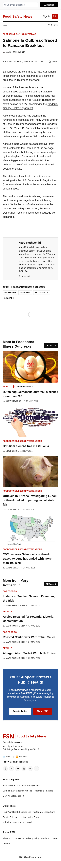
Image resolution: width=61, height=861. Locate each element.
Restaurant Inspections (44, 812)
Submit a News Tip (12, 822)
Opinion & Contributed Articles (17, 790)
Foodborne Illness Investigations (22, 441)
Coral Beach (12, 509)
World (6, 386)
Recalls (7, 611)
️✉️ (7, 756)
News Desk (11, 450)
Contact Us (19, 838)
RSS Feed (27, 822)
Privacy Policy (32, 838)
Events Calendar (10, 817)
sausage (9, 298)
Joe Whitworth (14, 401)
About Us (7, 838)
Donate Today (20, 711)
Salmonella (41, 292)
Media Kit (45, 838)
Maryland (10, 292)
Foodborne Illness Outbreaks (19, 34)
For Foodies (10, 591)
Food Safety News (33, 857)
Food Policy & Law (11, 785)
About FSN (43, 711)
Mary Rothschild (15, 52)
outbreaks (39, 790)
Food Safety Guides (31, 785)
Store (54, 838)
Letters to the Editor (30, 817)
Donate (6, 843)
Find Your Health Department (17, 812)
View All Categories (12, 795)
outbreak (25, 292)
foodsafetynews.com (12, 742)
